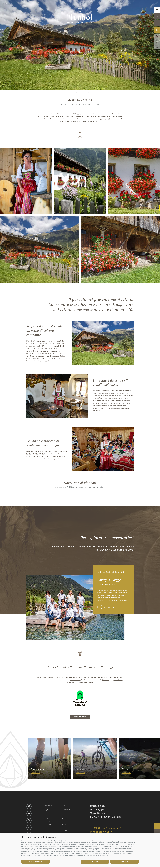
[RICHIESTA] (157, 16)
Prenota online (49, 813)
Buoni (46, 816)
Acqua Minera (118, 680)
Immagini (65, 813)
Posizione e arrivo (50, 830)
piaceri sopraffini (75, 680)
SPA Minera (105, 680)
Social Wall (65, 830)
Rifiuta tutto (95, 861)
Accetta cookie (124, 861)
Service (48, 805)
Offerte (47, 819)
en (6, 3)
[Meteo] (157, 43)
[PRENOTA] (157, 23)
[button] (138, 837)
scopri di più (35, 773)
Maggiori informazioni (35, 861)
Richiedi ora (48, 827)
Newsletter (65, 824)
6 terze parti (30, 841)
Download (65, 816)
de (3, 3)
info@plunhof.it (101, 831)
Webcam (64, 821)
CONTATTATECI (80, 717)
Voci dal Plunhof (66, 810)
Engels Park (48, 810)
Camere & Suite (49, 824)
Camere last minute (50, 821)
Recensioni (65, 827)
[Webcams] (157, 47)
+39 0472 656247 (111, 827)
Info (64, 805)
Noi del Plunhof (111, 607)
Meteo (64, 819)
